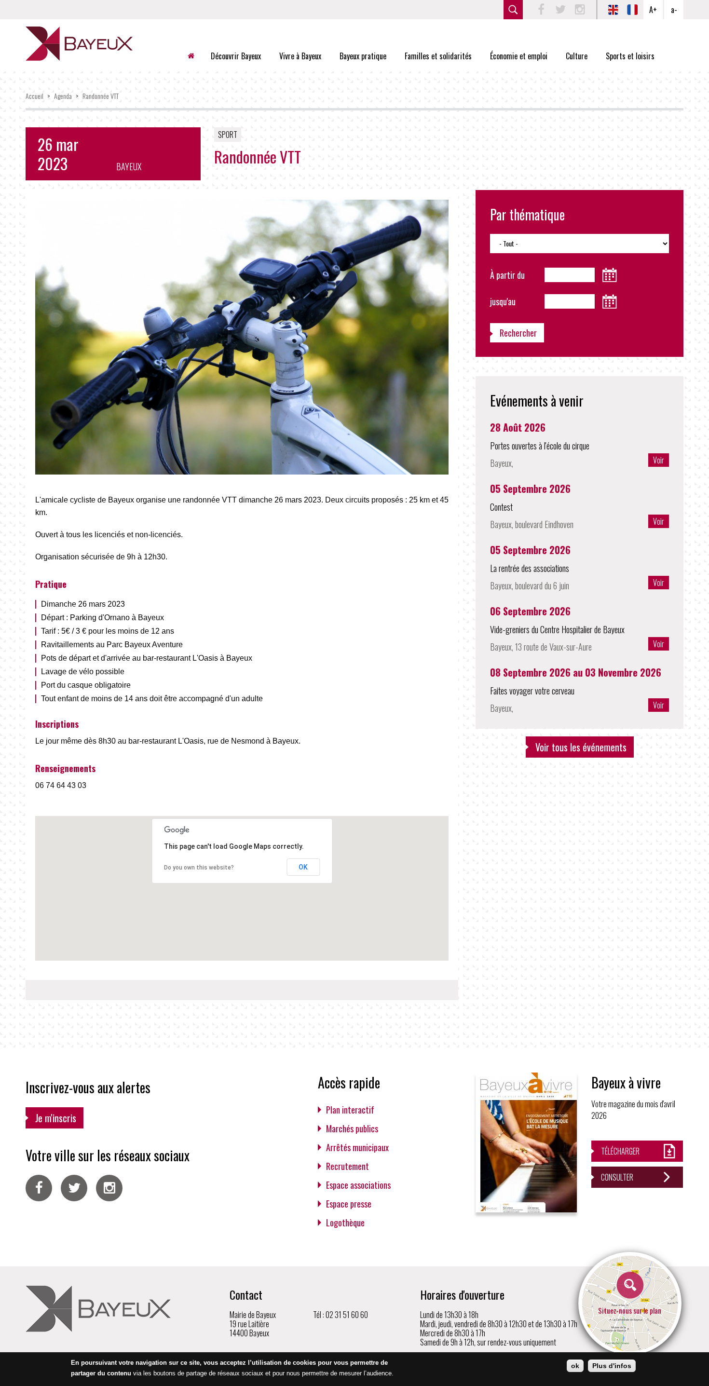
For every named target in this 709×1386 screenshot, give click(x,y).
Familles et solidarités (438, 56)
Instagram (579, 9)
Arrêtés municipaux (357, 1147)
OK (303, 867)
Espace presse (348, 1203)
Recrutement (347, 1166)
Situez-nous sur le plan (629, 1310)
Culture (576, 56)
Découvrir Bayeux (236, 56)
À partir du (507, 275)
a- (674, 9)
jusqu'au (503, 301)
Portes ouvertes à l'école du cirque (539, 445)
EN (613, 9)
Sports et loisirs (630, 56)
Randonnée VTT (100, 96)
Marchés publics (352, 1128)
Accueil (194, 56)
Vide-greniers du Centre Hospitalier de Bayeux (557, 629)
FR (632, 9)
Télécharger (620, 1151)
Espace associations (358, 1185)
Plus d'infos (611, 1366)
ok (575, 1366)
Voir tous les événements (581, 747)
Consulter (617, 1177)
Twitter (560, 9)
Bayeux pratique (363, 56)
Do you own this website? (199, 867)
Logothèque (345, 1222)
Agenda (63, 96)
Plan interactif (350, 1109)
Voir (658, 460)
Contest (501, 507)
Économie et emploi (518, 56)
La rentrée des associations (529, 568)
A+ (653, 9)
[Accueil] (79, 44)
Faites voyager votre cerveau (532, 690)
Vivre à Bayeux (300, 56)
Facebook (541, 9)
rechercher (513, 9)
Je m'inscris (55, 1118)
